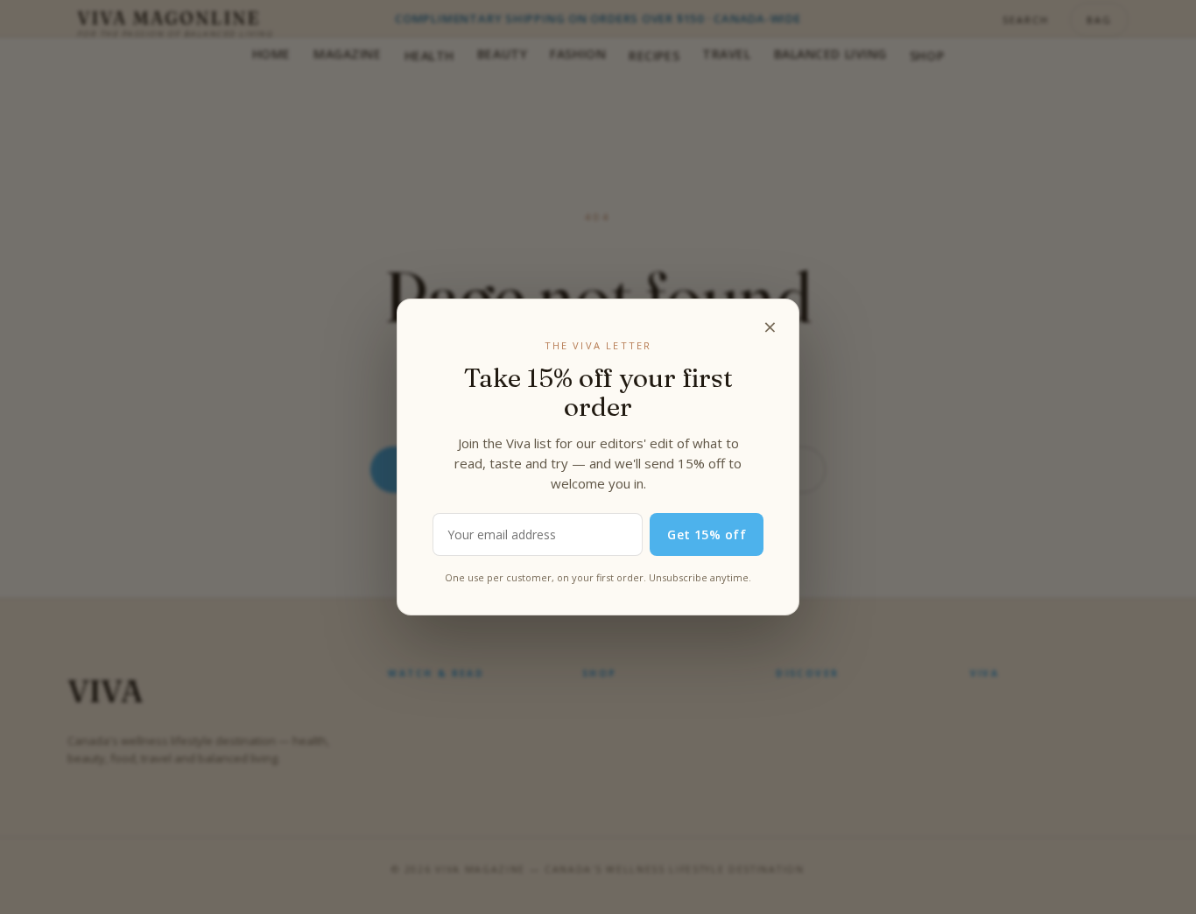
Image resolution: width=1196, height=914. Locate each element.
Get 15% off (706, 534)
